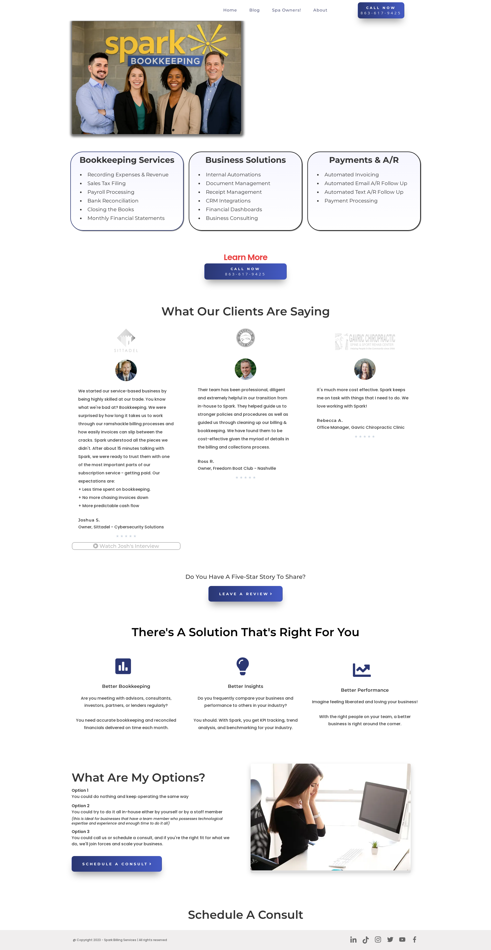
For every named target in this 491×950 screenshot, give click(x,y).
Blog (254, 10)
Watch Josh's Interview (129, 546)
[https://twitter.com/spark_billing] (390, 939)
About (320, 10)
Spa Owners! (286, 10)
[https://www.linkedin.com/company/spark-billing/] (353, 939)
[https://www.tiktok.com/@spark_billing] (365, 940)
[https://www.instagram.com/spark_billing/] (378, 939)
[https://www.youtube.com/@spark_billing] (402, 939)
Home (230, 10)
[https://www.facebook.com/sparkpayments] (414, 939)
